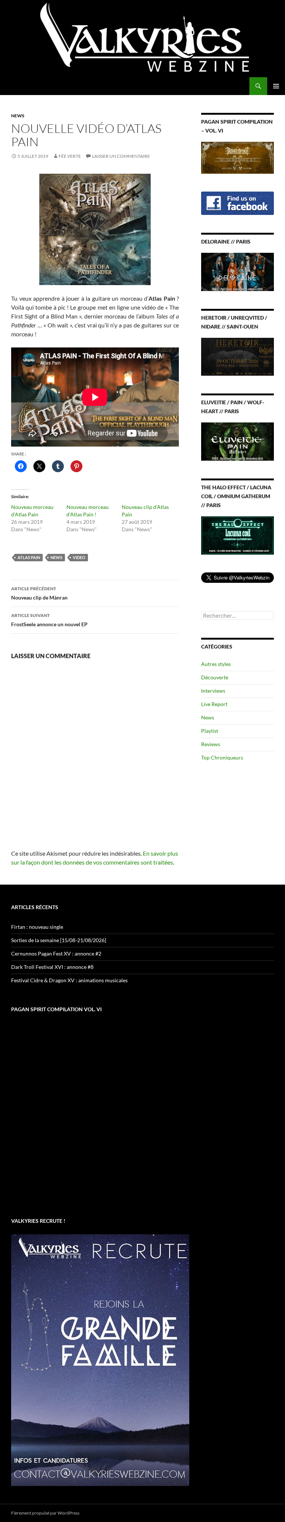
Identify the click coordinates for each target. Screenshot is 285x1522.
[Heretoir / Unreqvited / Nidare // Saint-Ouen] (237, 356)
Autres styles (216, 664)
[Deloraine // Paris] (237, 271)
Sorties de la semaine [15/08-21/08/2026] (58, 940)
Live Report (214, 704)
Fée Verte (70, 156)
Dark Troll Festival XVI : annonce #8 (52, 967)
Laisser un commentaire (121, 156)
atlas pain (28, 557)
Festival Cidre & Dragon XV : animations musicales (69, 980)
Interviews (213, 690)
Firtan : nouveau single (37, 927)
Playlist (209, 731)
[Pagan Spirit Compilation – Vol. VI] (237, 157)
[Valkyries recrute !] (100, 1359)
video (79, 557)
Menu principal (276, 86)
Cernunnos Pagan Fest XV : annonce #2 (56, 953)
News (17, 115)
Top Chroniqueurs (222, 757)
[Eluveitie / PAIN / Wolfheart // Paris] (237, 441)
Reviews (210, 744)
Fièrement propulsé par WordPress (45, 1513)
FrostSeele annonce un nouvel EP (49, 620)
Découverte (214, 677)
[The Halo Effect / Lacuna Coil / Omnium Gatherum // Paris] (237, 535)
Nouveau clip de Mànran (39, 593)
